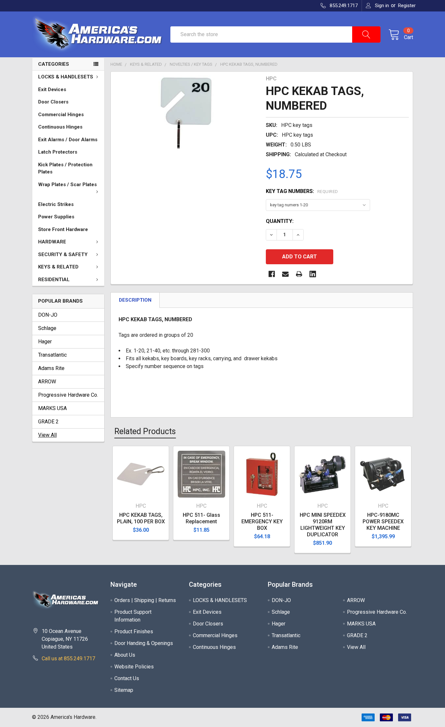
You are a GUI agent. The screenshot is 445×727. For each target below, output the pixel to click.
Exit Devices (52, 89)
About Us (124, 655)
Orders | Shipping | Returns (145, 600)
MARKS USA (52, 408)
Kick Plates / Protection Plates (65, 168)
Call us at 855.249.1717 (68, 658)
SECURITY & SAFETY (63, 254)
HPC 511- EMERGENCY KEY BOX (262, 521)
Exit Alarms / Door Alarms (67, 140)
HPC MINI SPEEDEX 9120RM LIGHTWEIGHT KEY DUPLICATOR (323, 525)
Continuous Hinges (60, 127)
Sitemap (123, 690)
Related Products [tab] (145, 431)
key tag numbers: (302, 191)
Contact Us (126, 678)
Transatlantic (52, 355)
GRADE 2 (48, 421)
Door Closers (53, 102)
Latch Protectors (57, 152)
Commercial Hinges (61, 114)
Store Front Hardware (63, 229)
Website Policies (134, 667)
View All (47, 435)
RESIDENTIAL (54, 279)
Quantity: (280, 221)
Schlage (47, 328)
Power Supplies (56, 217)
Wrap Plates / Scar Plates (67, 184)
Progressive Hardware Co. (68, 395)
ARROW (47, 381)
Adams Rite (51, 368)
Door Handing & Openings (143, 643)
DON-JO (47, 315)
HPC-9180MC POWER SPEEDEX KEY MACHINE (383, 521)
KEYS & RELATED (58, 267)
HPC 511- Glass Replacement (201, 518)
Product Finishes (133, 631)
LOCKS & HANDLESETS (65, 77)
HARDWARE (52, 242)
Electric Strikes (56, 204)
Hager (45, 341)
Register (407, 5)
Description (135, 300)
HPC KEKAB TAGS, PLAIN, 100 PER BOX (141, 518)
